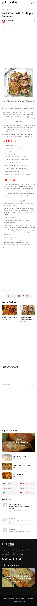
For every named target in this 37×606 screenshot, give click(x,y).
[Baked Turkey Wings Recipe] (7, 466)
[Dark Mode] (31, 2)
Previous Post (7, 385)
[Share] (34, 21)
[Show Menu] (2, 2)
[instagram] (16, 559)
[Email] (27, 296)
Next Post (31, 385)
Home (3, 9)
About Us (11, 599)
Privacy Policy (20, 599)
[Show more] (31, 296)
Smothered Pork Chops (9, 317)
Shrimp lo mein (18, 474)
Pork (7, 9)
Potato (13, 291)
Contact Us (30, 599)
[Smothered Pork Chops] (9, 310)
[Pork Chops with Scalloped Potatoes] (27, 310)
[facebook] (3, 559)
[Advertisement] (18, 45)
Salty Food (19, 291)
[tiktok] (6, 559)
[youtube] (10, 559)
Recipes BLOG (17, 602)
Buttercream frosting (19, 456)
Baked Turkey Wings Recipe (22, 465)
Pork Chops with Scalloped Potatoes (26, 318)
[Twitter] (19, 296)
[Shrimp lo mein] (7, 475)
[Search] (34, 2)
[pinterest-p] (13, 559)
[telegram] (20, 559)
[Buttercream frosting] (7, 457)
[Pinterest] (23, 296)
